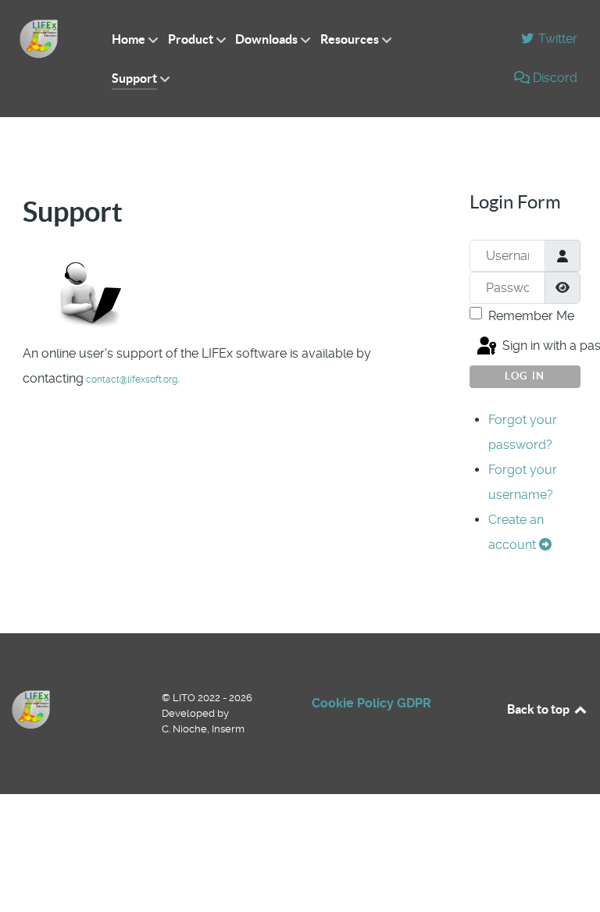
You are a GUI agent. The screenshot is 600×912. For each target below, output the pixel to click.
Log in (525, 376)
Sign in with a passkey (539, 346)
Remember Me (531, 315)
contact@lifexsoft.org (131, 379)
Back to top (539, 709)
